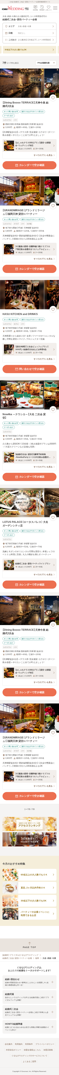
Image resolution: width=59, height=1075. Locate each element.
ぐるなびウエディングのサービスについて (29, 1056)
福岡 (37, 958)
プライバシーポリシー (44, 1044)
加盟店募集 (48, 1050)
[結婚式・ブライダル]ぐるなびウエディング (20, 955)
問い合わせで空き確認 (31, 369)
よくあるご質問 (29, 1061)
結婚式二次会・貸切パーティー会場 (17, 958)
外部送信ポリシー (13, 1050)
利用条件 (29, 1044)
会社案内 (8, 1044)
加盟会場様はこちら (32, 1050)
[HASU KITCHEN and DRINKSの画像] (29, 294)
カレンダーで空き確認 (31, 165)
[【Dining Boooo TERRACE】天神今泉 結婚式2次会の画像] (29, 83)
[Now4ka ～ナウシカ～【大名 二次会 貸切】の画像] (29, 394)
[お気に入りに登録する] (53, 97)
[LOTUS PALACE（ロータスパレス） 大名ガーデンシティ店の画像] (29, 502)
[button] (29, 982)
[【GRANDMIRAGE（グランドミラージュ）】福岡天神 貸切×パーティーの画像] (29, 191)
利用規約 (18, 1044)
